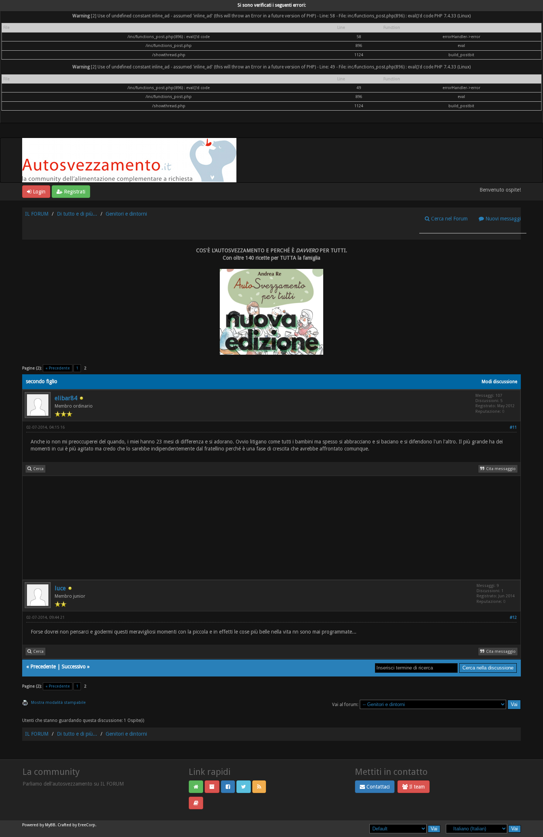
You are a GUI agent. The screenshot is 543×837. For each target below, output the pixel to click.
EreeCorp (86, 825)
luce (60, 588)
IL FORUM (36, 214)
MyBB (50, 825)
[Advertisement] (244, 528)
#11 (513, 427)
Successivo (74, 666)
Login (38, 192)
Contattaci (377, 787)
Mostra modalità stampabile (58, 702)
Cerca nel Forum (449, 219)
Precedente (43, 666)
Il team (416, 787)
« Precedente (57, 368)
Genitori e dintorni (126, 214)
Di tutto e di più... (77, 214)
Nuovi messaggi (502, 219)
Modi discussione (499, 381)
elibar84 (66, 398)
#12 (513, 617)
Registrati (73, 192)
